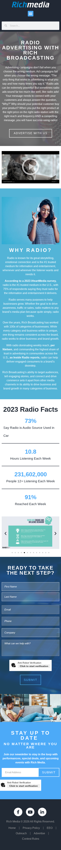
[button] (30, 13)
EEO (50, 827)
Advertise (39, 833)
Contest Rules (30, 838)
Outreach (21, 833)
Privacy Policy (31, 827)
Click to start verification (34, 666)
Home (12, 827)
